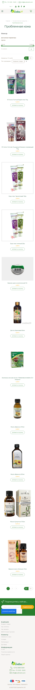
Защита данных (5, 654)
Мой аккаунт (5, 642)
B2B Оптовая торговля (7, 632)
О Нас (3, 649)
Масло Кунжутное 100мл (17, 521)
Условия (3, 639)
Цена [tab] (3, 40)
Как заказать (5, 629)
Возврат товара (5, 624)
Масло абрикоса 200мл (17, 474)
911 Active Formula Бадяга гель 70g (17, 99)
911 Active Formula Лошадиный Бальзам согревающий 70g (17, 148)
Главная (8, 21)
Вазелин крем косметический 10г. (18, 283)
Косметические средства (20, 21)
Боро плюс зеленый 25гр (17, 243)
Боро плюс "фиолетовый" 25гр (17, 196)
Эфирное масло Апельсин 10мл (17, 569)
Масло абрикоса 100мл (17, 427)
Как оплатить (5, 626)
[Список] (30, 58)
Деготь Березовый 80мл (17, 330)
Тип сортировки (6, 61)
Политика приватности (8, 652)
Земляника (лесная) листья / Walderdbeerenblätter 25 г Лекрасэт (17, 378)
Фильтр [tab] (4, 33)
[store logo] (16, 11)
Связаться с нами (6, 637)
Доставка (4, 644)
